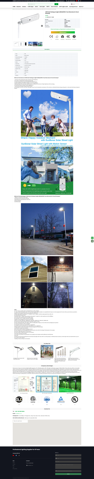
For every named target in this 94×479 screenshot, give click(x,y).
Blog (13, 465)
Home (14, 9)
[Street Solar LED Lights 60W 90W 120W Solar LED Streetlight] (47, 351)
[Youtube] (76, 0)
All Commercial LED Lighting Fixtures (21, 9)
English (74, 4)
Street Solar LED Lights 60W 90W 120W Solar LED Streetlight (47, 359)
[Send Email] (92, 241)
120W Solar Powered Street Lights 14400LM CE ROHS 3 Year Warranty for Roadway (74, 359)
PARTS (47, 6)
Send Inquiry (63, 32)
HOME (14, 6)
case (13, 467)
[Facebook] (78, 0)
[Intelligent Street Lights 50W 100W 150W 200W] (19, 351)
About (14, 462)
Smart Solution (54, 6)
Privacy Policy (15, 468)
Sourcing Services (73, 6)
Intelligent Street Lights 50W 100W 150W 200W (18, 359)
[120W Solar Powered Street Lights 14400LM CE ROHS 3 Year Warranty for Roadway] (74, 351)
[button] (42, 26)
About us (81, 6)
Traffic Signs (30, 6)
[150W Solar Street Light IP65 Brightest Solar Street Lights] (33, 351)
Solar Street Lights (30, 9)
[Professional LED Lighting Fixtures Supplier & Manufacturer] (18, 3)
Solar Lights (42, 6)
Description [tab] (47, 49)
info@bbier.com (19, 413)
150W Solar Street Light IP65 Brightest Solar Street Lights (32, 359)
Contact (14, 464)
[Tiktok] (80, 0)
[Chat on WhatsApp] (92, 238)
